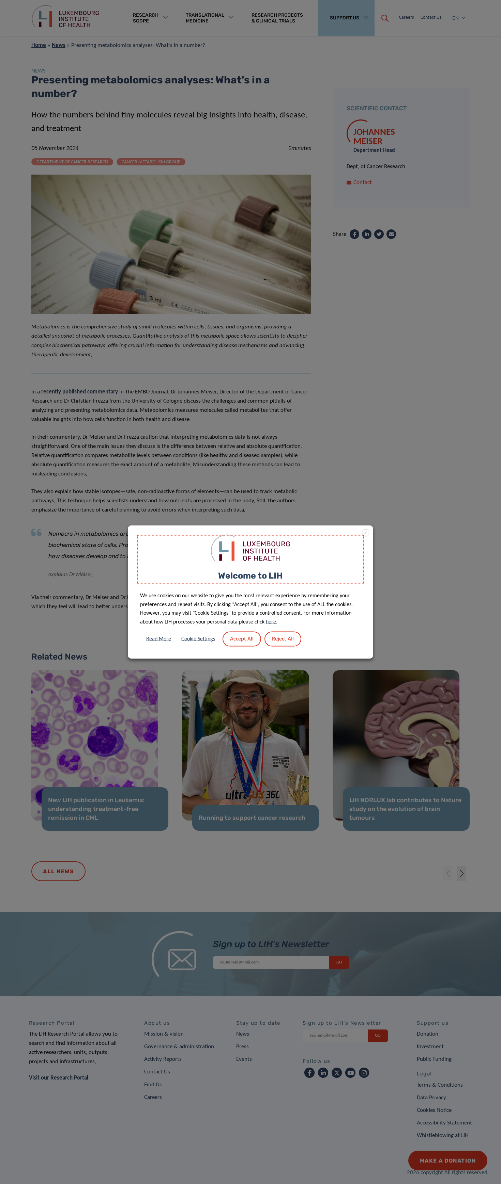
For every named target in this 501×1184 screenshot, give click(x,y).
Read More (158, 639)
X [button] (366, 533)
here (271, 622)
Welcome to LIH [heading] (250, 575)
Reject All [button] (283, 639)
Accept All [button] (242, 639)
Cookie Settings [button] (198, 639)
